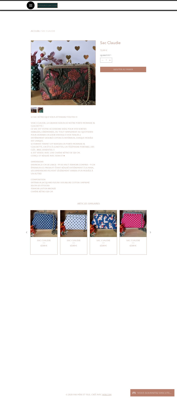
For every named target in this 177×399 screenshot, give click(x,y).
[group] (88, 232)
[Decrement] (102, 60)
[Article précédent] (26, 232)
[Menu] (31, 5)
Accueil (35, 31)
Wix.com (106, 394)
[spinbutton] (106, 60)
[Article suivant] (150, 232)
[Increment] (110, 60)
